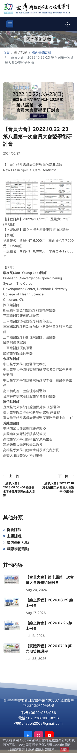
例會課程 (14, 529)
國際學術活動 (18, 549)
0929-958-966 (43, 713)
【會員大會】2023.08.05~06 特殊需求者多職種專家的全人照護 (19, 489)
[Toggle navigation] (9, 23)
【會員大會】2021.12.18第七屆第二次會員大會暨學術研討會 (58, 487)
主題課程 (14, 536)
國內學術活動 (42, 52)
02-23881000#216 (43, 718)
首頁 (6, 52)
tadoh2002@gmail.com (43, 723)
